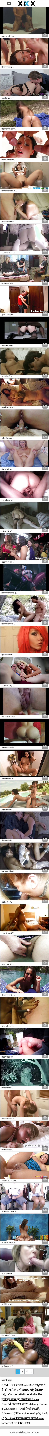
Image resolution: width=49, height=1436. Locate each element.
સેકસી (13, 1418)
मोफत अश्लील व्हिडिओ (28, 1418)
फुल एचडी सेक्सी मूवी (25, 1408)
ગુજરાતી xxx (8, 1385)
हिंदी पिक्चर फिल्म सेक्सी (24, 1413)
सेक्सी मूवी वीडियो (20, 1404)
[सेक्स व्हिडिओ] (27, 3)
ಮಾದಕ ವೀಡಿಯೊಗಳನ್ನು (27, 1385)
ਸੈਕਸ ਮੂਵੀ (16, 1389)
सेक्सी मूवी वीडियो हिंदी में (22, 1399)
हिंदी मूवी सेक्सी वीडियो (20, 1423)
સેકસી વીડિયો (22, 1394)
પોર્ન (31, 1404)
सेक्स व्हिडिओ (21, 1432)
